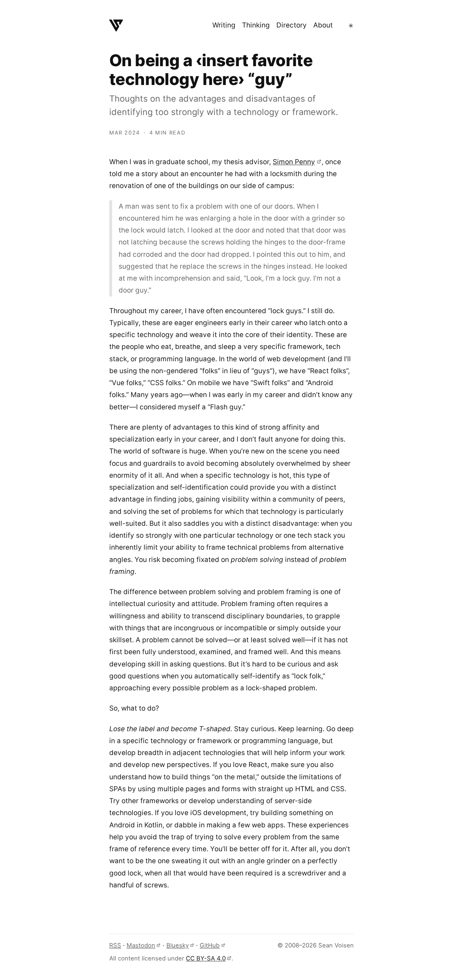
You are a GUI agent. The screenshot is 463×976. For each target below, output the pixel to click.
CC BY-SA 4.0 (206, 958)
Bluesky (177, 945)
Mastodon (141, 945)
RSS (115, 945)
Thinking (256, 25)
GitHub (210, 945)
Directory (291, 25)
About (323, 25)
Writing (223, 25)
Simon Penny (294, 162)
